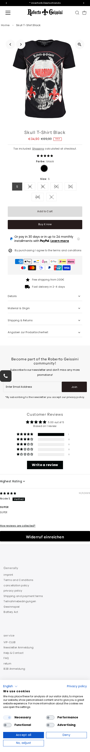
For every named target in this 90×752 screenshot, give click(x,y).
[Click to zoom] (79, 44)
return (7, 663)
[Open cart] (84, 13)
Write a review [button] (45, 464)
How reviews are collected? (18, 525)
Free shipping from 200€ (48, 279)
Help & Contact (13, 653)
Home (5, 25)
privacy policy (13, 590)
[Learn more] (78, 239)
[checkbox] (7, 717)
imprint (8, 575)
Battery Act (11, 612)
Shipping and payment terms (23, 596)
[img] (8, 493)
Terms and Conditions (18, 580)
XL (44, 187)
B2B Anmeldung (14, 669)
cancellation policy (16, 585)
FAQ (6, 658)
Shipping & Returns (20, 320)
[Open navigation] (12, 13)
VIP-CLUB (9, 642)
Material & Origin (19, 308)
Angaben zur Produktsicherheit (28, 332)
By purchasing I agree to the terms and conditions (48, 250)
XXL (58, 187)
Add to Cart (45, 211)
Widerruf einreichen (45, 537)
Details (12, 296)
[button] (45, 156)
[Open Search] (77, 13)
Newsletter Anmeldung (18, 647)
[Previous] (10, 44)
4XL (39, 198)
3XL (72, 187)
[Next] (20, 44)
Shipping (38, 148)
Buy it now (45, 224)
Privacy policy (77, 686)
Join (74, 387)
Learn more (59, 241)
